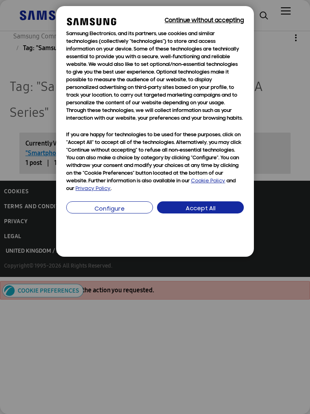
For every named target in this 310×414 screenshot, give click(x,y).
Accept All (201, 209)
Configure (109, 209)
